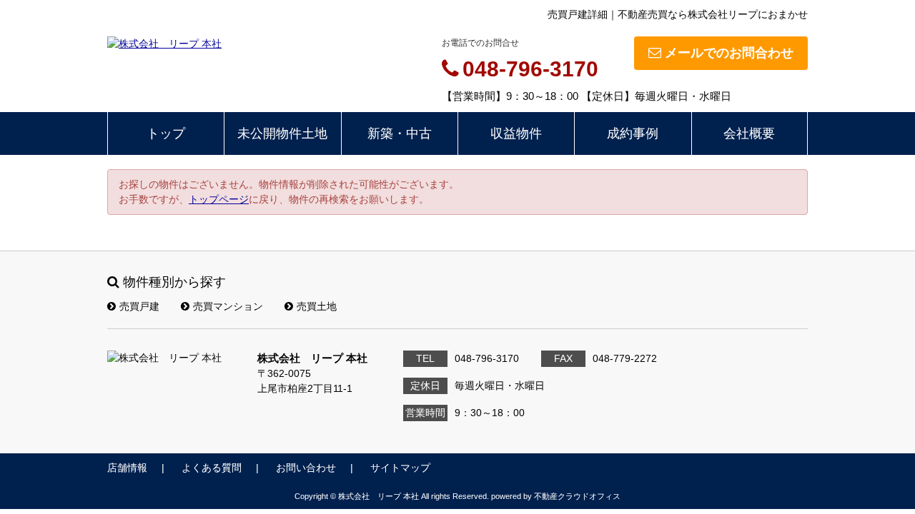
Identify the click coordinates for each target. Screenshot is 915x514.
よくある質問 (212, 467)
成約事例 (632, 133)
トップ (166, 133)
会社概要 (749, 133)
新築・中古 (399, 133)
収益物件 (516, 133)
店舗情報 (127, 467)
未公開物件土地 (282, 133)
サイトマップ (400, 467)
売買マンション (228, 306)
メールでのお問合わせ (729, 53)
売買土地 (317, 306)
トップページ (219, 199)
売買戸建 (139, 306)
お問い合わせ (306, 467)
